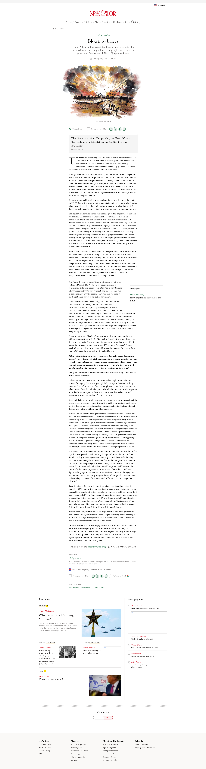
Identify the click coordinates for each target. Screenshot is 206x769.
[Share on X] (115, 129)
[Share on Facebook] (111, 129)
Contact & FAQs (45, 422)
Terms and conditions (79, 428)
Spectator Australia (110, 422)
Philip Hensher (76, 235)
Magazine (106, 22)
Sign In (135, 22)
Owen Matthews (46, 288)
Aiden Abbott (136, 340)
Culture (89, 22)
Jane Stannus (44, 354)
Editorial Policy (45, 431)
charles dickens (98, 265)
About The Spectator (79, 422)
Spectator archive (110, 431)
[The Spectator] (103, 13)
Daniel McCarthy (137, 283)
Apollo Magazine (109, 425)
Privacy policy (76, 425)
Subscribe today (141, 422)
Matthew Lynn (136, 331)
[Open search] (127, 22)
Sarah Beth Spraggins (138, 314)
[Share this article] (124, 129)
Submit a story (44, 428)
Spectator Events (109, 435)
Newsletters (117, 22)
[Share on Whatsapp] (119, 129)
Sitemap (74, 438)
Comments (94, 129)
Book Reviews (74, 265)
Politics (68, 22)
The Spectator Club (110, 438)
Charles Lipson (136, 322)
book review (85, 265)
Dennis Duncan (45, 325)
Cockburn (79, 22)
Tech (97, 22)
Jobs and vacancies (78, 435)
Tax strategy (75, 431)
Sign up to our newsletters (145, 425)
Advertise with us (45, 425)
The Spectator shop (110, 428)
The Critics (60, 29)
